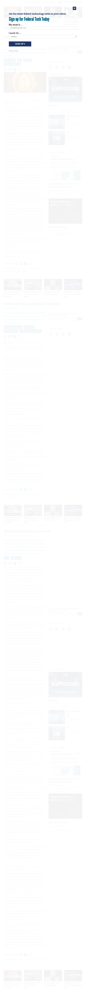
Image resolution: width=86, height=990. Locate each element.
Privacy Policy (13, 51)
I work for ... (15, 33)
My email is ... (16, 24)
